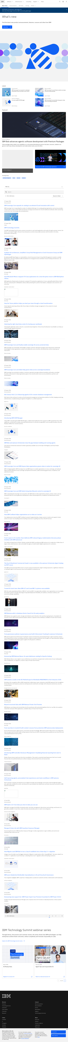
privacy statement (25, 1038)
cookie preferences (28, 1033)
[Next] (62, 916)
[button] (63, 1)
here (39, 1037)
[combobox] (34, 192)
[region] (34, 210)
